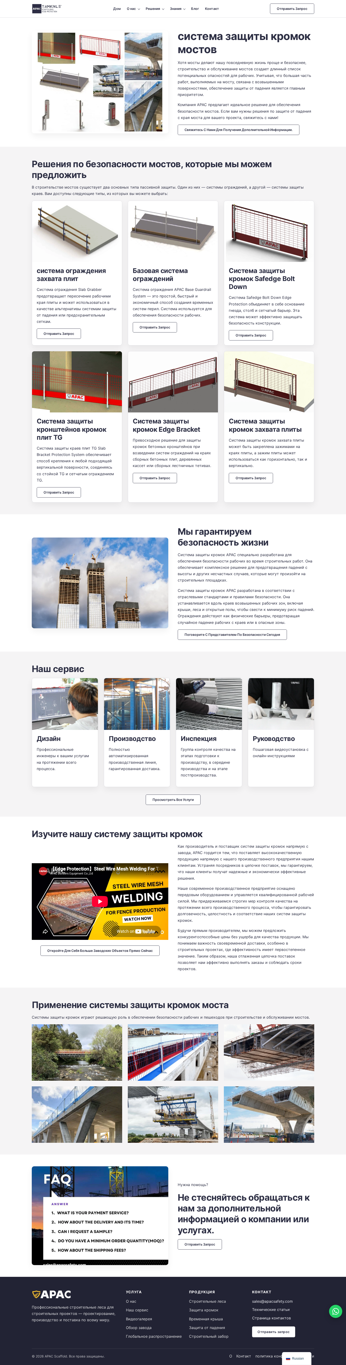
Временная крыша (206, 1319)
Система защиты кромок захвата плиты (265, 425)
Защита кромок (203, 1310)
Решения (153, 9)
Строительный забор (209, 1336)
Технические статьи (271, 1309)
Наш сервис (137, 1310)
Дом (117, 9)
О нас (131, 9)
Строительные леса (207, 1301)
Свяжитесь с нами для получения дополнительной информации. (239, 130)
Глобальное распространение (154, 1336)
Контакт (212, 9)
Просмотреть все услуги (173, 800)
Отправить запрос (292, 9)
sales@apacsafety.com (272, 1301)
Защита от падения (207, 1327)
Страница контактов (271, 1318)
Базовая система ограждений (160, 275)
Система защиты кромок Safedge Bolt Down (262, 279)
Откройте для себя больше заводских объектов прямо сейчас (100, 951)
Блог (195, 9)
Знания (176, 9)
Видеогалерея (139, 1319)
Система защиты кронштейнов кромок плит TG (71, 429)
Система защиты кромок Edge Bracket (166, 425)
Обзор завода (139, 1327)
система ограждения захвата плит (71, 275)
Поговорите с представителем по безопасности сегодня (232, 635)
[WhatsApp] (335, 1311)
